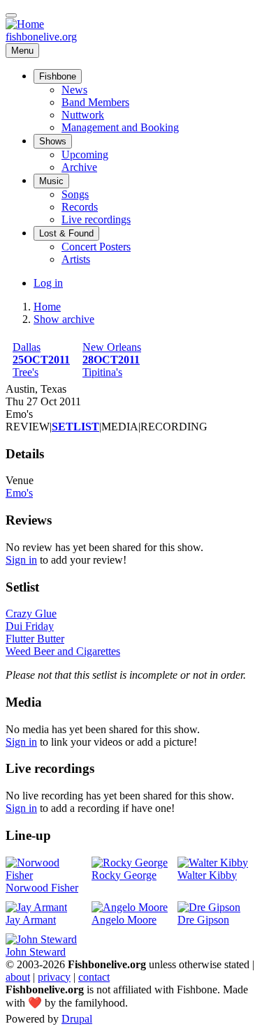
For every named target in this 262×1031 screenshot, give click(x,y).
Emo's (19, 493)
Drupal (76, 1019)
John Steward (36, 952)
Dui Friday (30, 626)
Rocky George (124, 875)
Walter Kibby (207, 875)
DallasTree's (41, 359)
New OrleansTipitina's (111, 359)
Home (47, 307)
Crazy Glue (31, 613)
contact (94, 977)
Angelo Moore (124, 920)
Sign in (21, 560)
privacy (54, 977)
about (18, 977)
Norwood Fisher (42, 888)
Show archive (64, 319)
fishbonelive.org (41, 37)
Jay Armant (31, 920)
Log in (48, 283)
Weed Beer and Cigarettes (63, 651)
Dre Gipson (203, 920)
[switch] (11, 15)
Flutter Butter (35, 639)
